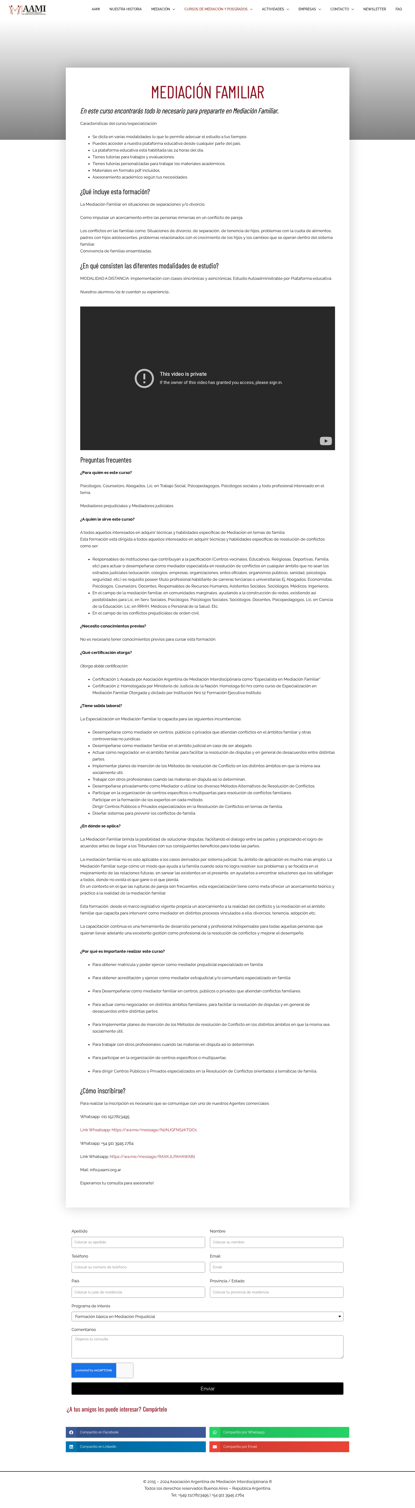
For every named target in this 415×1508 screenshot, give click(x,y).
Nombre (218, 1231)
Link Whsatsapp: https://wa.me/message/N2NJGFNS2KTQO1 (138, 1129)
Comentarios (84, 1329)
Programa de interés (91, 1306)
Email (215, 1256)
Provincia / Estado (227, 1280)
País (75, 1280)
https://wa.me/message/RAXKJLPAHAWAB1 (152, 1156)
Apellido (79, 1231)
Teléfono (80, 1256)
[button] (163, 9)
